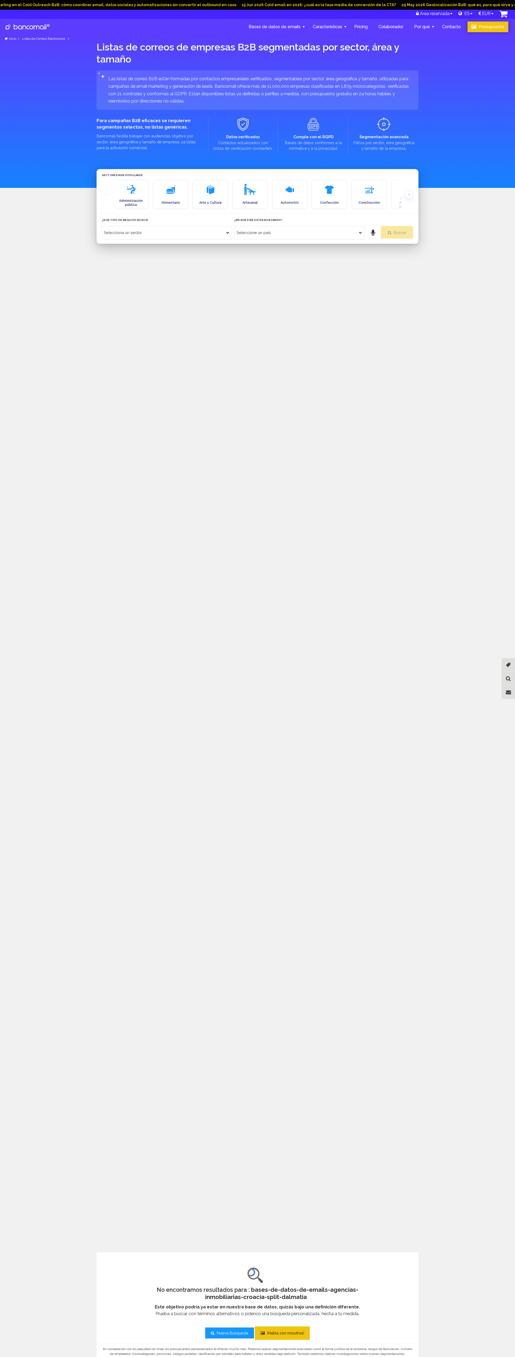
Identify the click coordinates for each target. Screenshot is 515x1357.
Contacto (451, 26)
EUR (486, 13)
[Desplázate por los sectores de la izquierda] (106, 194)
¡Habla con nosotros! (285, 1333)
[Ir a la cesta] (503, 15)
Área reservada (434, 13)
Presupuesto (490, 26)
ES (466, 13)
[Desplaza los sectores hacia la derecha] (409, 194)
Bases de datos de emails (275, 26)
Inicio (12, 39)
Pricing (361, 26)
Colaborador (390, 26)
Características (327, 26)
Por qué (422, 26)
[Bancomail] (27, 31)
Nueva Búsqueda (232, 1333)
